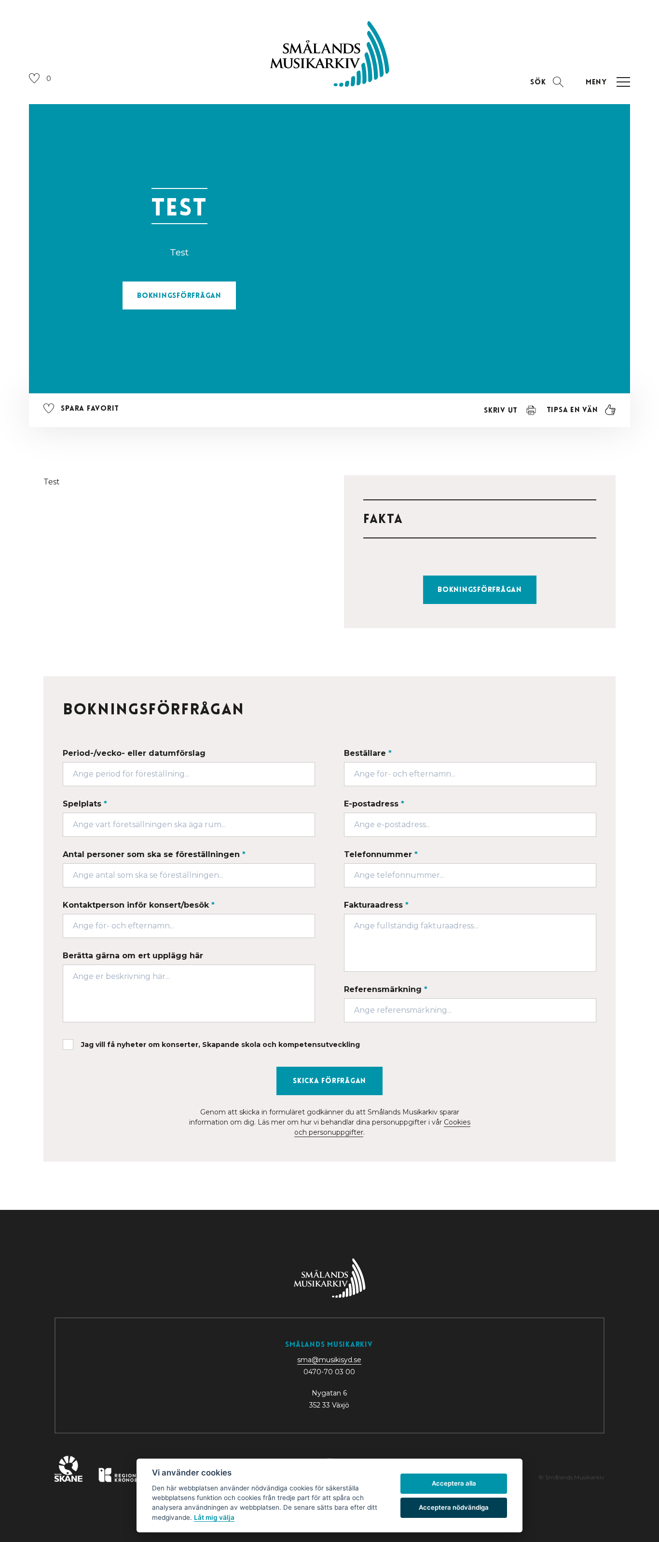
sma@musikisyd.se (329, 1359)
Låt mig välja (214, 1517)
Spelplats (85, 803)
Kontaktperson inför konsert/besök (139, 905)
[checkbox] (329, 1044)
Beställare (368, 753)
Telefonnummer (381, 854)
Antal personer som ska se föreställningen (154, 854)
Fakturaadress (376, 905)
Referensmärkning (385, 989)
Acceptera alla (454, 1483)
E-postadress (374, 803)
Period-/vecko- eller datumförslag (134, 753)
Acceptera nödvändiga (454, 1507)
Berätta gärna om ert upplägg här (133, 955)
